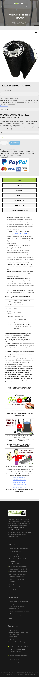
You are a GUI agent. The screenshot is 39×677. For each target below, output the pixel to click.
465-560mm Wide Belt (19, 484)
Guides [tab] (19, 195)
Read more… (4, 106)
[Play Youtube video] (19, 401)
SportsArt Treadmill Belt (16, 579)
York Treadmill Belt (15, 564)
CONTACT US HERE (21, 233)
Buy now (16, 143)
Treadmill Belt (29, 151)
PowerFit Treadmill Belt (16, 576)
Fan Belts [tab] (19, 205)
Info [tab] (19, 180)
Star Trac (12, 582)
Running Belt (7, 151)
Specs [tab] (19, 185)
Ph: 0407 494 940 (15, 659)
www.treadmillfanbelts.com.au (19, 676)
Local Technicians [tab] (20, 210)
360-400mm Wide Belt (19, 480)
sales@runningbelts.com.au (18, 655)
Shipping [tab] (19, 190)
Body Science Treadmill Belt (18, 566)
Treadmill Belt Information (9, 153)
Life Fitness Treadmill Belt (17, 574)
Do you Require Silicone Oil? (9, 98)
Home (13, 22)
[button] (36, 32)
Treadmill (21, 151)
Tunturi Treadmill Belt (16, 587)
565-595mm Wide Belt (19, 487)
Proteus (11, 584)
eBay (22, 292)
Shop (20, 22)
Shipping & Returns (15, 551)
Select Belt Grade (5, 90)
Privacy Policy (13, 554)
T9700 (15, 151)
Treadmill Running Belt (27, 153)
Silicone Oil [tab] (19, 200)
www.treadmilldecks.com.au (27, 672)
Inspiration (12, 589)
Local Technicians (14, 556)
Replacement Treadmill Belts (18, 549)
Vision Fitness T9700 (16, 155)
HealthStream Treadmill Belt (18, 569)
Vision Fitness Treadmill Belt (18, 571)
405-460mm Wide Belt (19, 482)
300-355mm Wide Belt (19, 477)
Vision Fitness (10, 150)
